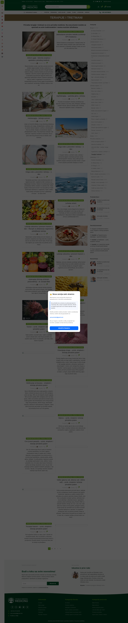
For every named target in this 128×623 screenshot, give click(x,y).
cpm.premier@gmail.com (56, 317)
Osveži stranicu (64, 328)
